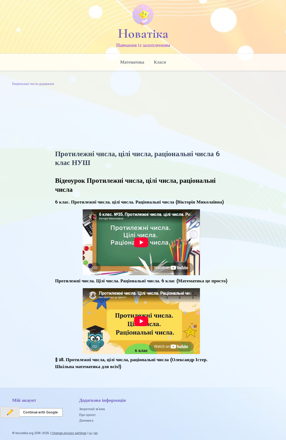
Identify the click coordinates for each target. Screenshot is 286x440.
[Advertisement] (143, 118)
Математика (132, 62)
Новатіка (143, 33)
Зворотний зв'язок (92, 409)
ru (90, 433)
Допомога (86, 420)
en (96, 433)
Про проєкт (87, 414)
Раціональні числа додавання (33, 83)
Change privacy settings (69, 433)
